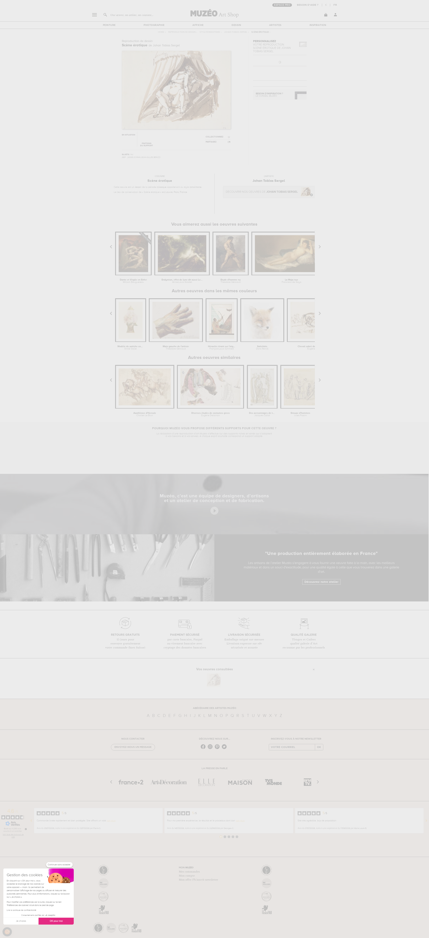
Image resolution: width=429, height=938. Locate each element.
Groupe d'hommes (300, 414)
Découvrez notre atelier (321, 581)
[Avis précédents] (31, 820)
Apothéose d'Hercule (144, 414)
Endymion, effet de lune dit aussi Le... (182, 281)
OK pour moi (56, 921)
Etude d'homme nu (231, 281)
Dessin (236, 25)
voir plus (111, 820)
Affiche (198, 25)
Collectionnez (214, 137)
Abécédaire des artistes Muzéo (214, 708)
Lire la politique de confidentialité (21, 910)
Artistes (275, 25)
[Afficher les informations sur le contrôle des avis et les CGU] (25, 829)
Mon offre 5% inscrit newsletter (198, 880)
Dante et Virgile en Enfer (133, 281)
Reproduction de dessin (182, 32)
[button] (7, 931)
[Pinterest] (218, 749)
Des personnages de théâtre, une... (262, 414)
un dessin (136, 187)
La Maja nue (291, 281)
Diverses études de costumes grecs (210, 414)
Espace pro (282, 5)
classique (161, 187)
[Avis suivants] (426, 820)
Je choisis (21, 921)
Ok (319, 747)
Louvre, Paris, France (176, 192)
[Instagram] (210, 749)
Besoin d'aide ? (308, 5)
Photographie (154, 25)
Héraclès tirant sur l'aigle (221, 347)
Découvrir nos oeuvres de (262, 192)
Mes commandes (189, 872)
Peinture (109, 25)
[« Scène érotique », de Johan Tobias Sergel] (214, 680)
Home (161, 32)
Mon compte (187, 876)
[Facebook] (203, 749)
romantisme (195, 187)
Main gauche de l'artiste (176, 347)
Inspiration (318, 25)
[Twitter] (225, 749)
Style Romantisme (210, 32)
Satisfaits (262, 347)
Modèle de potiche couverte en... (130, 347)
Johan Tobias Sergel (235, 32)
